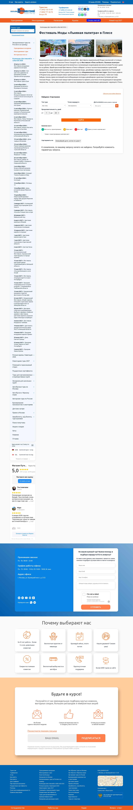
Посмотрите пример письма (42, 731)
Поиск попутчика (18, 423)
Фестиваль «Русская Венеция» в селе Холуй (22, 271)
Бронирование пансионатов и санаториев (22, 404)
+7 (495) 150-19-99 (46, 9)
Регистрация (70, 12)
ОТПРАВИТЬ (95, 607)
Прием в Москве (18, 413)
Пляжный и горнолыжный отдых (49, 790)
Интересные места (20, 54)
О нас (11, 2)
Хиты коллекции (73, 792)
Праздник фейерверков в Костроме (22, 103)
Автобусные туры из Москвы (77, 770)
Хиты (14, 431)
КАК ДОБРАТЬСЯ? (103, 770)
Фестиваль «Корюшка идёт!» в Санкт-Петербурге (22, 277)
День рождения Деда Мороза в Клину (22, 190)
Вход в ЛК (62, 12)
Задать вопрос (30, 2)
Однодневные (17, 20)
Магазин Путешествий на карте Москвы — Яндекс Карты (23, 538)
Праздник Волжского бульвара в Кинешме (21, 86)
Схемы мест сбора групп (105, 790)
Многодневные (38, 20)
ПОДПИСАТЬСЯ (91, 738)
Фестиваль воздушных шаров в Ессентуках (21, 65)
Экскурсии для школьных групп (49, 799)
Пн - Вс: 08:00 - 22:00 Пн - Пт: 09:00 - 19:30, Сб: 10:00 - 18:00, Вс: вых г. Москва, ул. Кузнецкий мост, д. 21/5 (109, 11)
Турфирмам (14, 772)
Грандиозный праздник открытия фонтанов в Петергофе (23, 293)
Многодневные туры (21, 51)
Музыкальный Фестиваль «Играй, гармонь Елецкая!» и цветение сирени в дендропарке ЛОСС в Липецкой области (23, 301)
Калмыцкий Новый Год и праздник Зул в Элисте (23, 205)
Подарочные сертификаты (22, 371)
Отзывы (15, 439)
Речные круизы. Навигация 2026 (49, 786)
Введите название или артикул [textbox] (20, 30)
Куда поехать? (72, 796)
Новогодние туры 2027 (21, 361)
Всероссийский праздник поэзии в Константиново (22, 168)
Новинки (15, 435)
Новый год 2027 (115, 20)
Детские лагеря (18, 409)
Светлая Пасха (23, 247)
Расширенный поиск (18, 35)
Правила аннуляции (16, 792)
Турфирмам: (64, 7)
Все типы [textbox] (45, 105)
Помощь (105, 2)
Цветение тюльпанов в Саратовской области (22, 242)
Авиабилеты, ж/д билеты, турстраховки (22, 418)
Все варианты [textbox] (72, 105)
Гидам (83, 808)
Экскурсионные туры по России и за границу (21, 43)
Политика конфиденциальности (20, 790)
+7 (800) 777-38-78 (46, 12)
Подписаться (116, 2)
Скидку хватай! (94, 20)
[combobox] (22, 30)
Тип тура (44, 102)
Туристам (13, 770)
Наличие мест (102, 788)
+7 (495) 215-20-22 (65, 10)
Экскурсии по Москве (45, 777)
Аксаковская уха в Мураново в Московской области (23, 134)
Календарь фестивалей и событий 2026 (22, 59)
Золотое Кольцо (44, 775)
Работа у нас (53, 808)
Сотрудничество (18, 808)
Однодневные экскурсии (22, 48)
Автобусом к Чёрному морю (77, 772)
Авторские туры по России (22, 399)
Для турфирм (14, 781)
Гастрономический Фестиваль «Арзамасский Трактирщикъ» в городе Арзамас (22, 253)
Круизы (75, 20)
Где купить (13, 777)
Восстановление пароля (66, 14)
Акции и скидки (18, 427)
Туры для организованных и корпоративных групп (22, 376)
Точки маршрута (73, 102)
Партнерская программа (17, 783)
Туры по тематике (74, 799)
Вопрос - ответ (116, 808)
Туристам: (43, 7)
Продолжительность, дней (51, 109)
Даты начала (105, 102)
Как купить (19, 2)
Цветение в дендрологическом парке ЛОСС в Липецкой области (23, 327)
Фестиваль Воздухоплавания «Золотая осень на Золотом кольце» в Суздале (23, 95)
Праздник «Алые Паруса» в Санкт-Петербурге (22, 344)
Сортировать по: (47, 140)
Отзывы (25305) (94, 2)
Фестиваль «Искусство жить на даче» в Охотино (23, 127)
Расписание (58, 20)
